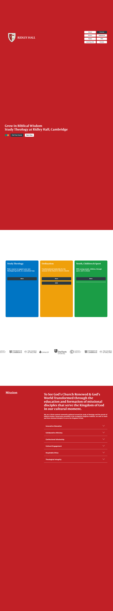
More (22, 278)
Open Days (29, 135)
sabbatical (102, 35)
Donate (102, 42)
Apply (90, 38)
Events (90, 35)
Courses (102, 32)
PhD (102, 38)
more (90, 278)
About (90, 32)
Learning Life (90, 42)
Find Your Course (17, 135)
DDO (56, 283)
